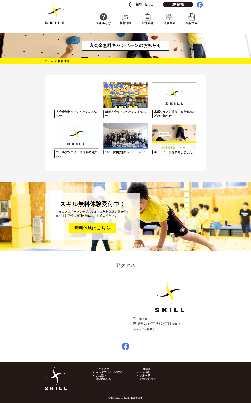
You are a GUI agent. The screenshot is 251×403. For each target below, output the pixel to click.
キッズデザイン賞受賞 (109, 372)
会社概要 (145, 369)
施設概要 (192, 23)
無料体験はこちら (92, 228)
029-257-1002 (143, 329)
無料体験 (178, 4)
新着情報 (125, 23)
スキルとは (103, 23)
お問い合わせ (144, 4)
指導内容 (147, 23)
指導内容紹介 (104, 378)
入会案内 (169, 23)
